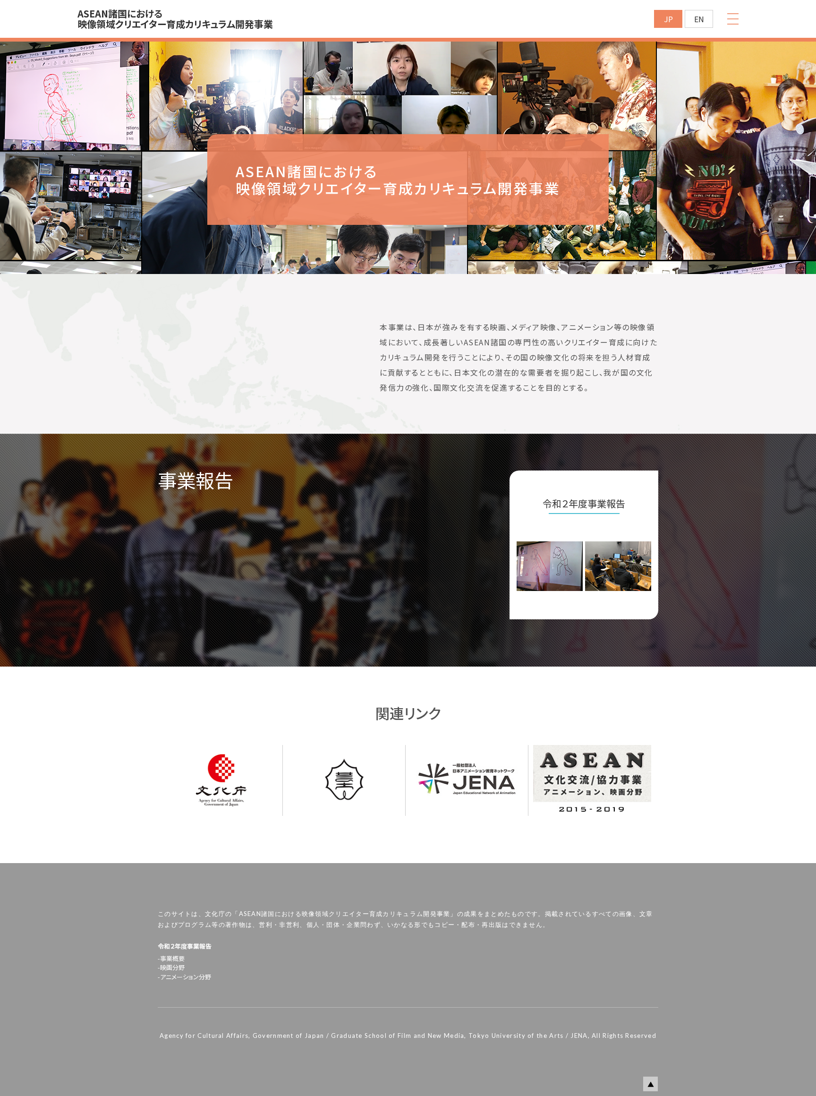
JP (668, 19)
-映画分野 (171, 967)
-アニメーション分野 (184, 976)
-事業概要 (171, 958)
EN (699, 19)
